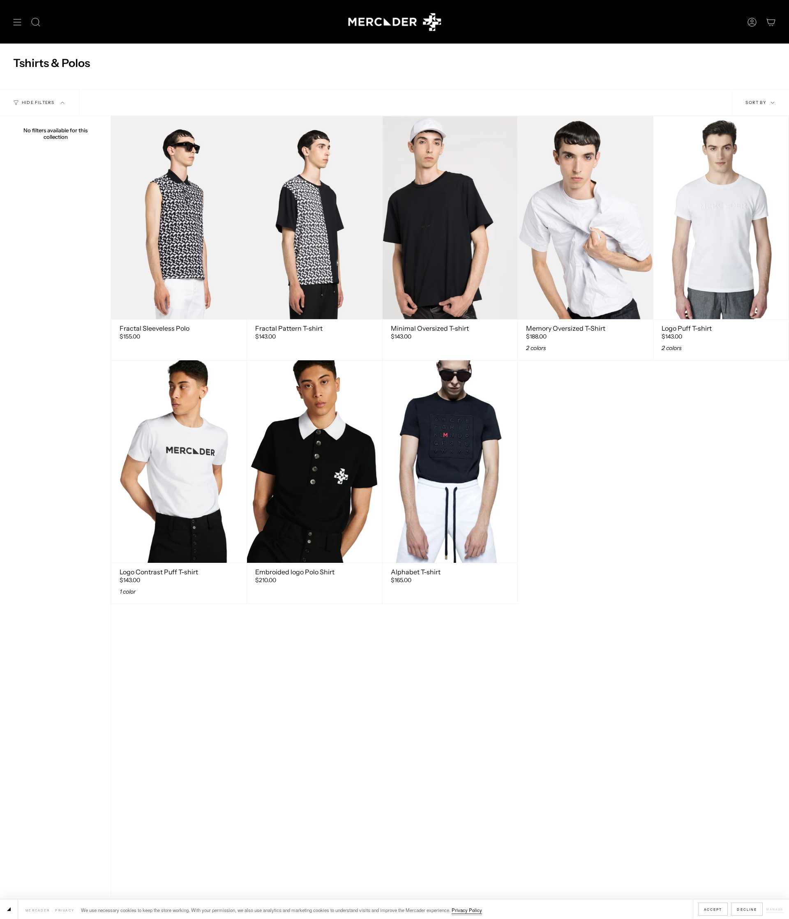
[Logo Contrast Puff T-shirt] (179, 461)
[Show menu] (17, 22)
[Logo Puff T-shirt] (721, 217)
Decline (747, 909)
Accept (713, 909)
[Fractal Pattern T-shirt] (314, 217)
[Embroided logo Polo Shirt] (314, 461)
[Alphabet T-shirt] (450, 461)
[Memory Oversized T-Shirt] (585, 217)
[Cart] (770, 22)
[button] (35, 22)
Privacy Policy (467, 910)
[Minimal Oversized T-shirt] (450, 217)
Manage (775, 909)
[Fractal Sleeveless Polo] (179, 217)
